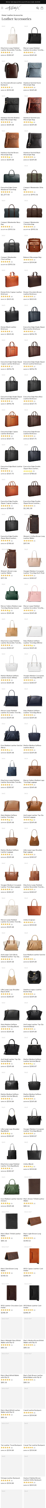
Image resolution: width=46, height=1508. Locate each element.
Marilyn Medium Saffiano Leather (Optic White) (10, 676)
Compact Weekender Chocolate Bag (31, 223)
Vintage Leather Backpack (10, 1476)
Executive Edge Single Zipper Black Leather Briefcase (11, 398)
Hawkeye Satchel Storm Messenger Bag (32, 84)
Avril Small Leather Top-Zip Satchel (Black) (10, 1060)
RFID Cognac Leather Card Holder (33, 1269)
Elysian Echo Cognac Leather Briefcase (11, 293)
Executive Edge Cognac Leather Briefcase (9, 432)
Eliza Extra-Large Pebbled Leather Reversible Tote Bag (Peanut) (11, 642)
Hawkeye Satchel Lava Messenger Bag (32, 119)
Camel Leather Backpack (32, 1408)
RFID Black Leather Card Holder (32, 1304)
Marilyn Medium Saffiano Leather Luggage (10, 851)
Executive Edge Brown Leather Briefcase (32, 432)
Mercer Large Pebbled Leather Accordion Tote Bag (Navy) (11, 712)
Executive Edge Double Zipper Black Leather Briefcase (9, 537)
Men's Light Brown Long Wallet (32, 1234)
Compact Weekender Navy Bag (10, 223)
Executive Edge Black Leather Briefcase (11, 467)
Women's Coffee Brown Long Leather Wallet (34, 537)
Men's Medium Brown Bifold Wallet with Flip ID (34, 1339)
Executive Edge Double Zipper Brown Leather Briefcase (32, 502)
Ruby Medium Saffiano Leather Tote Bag (9, 816)
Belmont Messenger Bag (32, 257)
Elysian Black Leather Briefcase (8, 328)
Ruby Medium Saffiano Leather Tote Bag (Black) (10, 1025)
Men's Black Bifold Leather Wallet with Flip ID (10, 1409)
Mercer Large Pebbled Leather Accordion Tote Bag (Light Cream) (11, 921)
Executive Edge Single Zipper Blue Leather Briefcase (34, 328)
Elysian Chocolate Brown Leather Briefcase (33, 293)
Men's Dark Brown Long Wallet (9, 1269)
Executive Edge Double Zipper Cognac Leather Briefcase (9, 502)
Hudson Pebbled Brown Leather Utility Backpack (32, 1477)
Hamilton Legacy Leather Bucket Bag (33, 990)
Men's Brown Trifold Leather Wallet (34, 1200)
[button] (42, 8)
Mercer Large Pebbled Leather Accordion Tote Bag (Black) (34, 49)
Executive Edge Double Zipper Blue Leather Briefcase (32, 467)
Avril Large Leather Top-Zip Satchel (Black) (33, 1025)
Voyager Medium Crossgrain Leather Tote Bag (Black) (34, 1130)
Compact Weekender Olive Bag (33, 188)
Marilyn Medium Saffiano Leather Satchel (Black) (32, 1060)
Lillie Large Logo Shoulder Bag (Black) (10, 1130)
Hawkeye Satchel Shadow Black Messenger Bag (10, 119)
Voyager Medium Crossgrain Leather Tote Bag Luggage (11, 886)
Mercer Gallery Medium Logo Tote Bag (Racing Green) (11, 607)
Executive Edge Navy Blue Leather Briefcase (33, 398)
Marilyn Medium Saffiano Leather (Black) (32, 1095)
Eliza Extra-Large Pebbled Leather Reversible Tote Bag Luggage (34, 886)
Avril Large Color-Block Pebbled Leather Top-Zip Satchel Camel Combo (10, 956)
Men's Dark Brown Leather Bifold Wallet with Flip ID (33, 1374)
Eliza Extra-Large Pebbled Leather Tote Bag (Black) (10, 1165)
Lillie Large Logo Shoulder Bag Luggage (33, 851)
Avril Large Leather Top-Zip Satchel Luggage (33, 816)
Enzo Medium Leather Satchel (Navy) (11, 746)
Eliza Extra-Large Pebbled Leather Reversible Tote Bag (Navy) (11, 781)
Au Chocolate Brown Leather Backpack (11, 84)
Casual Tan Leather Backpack (34, 1443)
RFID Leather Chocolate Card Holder (11, 1304)
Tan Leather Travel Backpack (11, 1443)
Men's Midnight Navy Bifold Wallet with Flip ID (11, 1339)
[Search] (37, 8)
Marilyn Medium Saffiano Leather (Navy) (32, 746)
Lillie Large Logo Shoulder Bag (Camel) (10, 990)
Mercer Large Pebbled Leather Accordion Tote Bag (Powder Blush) (34, 607)
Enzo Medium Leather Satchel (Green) (11, 1200)
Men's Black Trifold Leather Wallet (11, 1234)
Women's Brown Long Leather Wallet (9, 572)
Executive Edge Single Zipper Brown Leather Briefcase (34, 363)
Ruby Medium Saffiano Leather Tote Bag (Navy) (32, 711)
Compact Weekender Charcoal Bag (8, 258)
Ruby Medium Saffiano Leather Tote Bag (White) (33, 642)
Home (4, 15)
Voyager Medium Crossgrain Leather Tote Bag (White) (34, 676)
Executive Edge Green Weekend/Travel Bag (9, 188)
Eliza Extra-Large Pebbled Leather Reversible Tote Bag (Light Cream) (11, 49)
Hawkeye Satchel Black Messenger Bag (32, 153)
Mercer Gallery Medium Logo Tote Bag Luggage (34, 781)
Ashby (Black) (28, 1164)
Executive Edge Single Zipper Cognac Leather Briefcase (11, 363)
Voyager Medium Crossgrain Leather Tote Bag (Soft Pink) (34, 572)
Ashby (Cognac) (29, 920)
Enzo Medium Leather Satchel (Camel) (34, 955)
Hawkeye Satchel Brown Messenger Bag (10, 153)
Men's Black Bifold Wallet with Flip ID (10, 1374)
